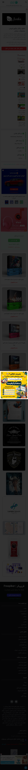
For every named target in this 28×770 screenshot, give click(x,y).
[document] (14, 385)
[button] (2, 373)
